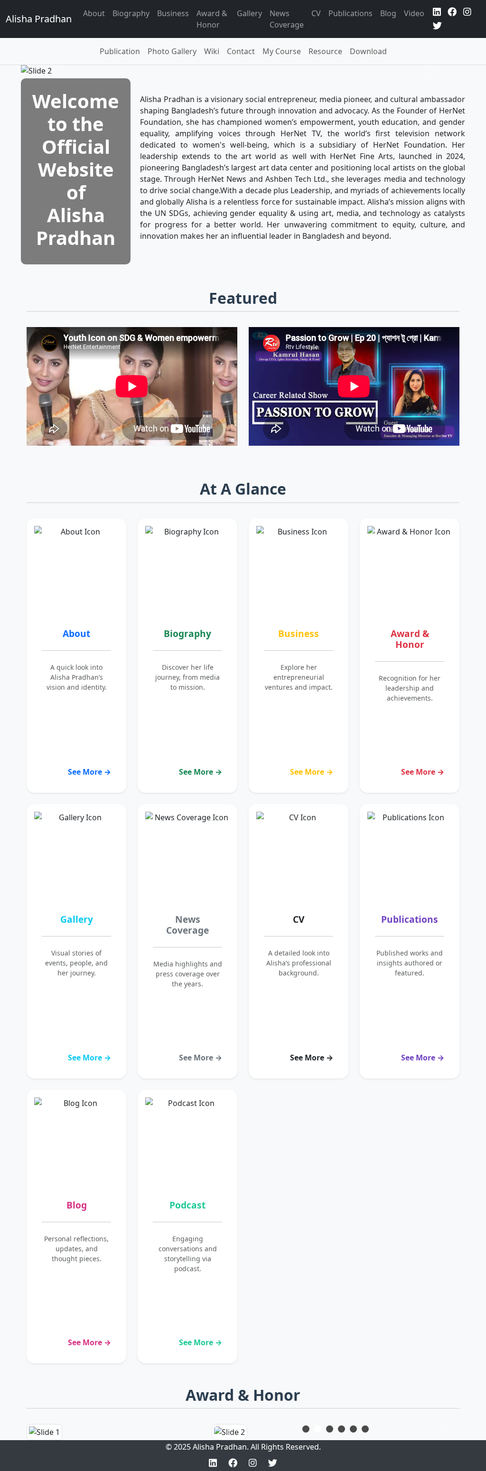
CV (316, 13)
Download (368, 51)
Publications (350, 13)
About (94, 13)
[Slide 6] (365, 1429)
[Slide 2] (317, 1429)
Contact (241, 51)
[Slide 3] (329, 1429)
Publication (120, 51)
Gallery (249, 13)
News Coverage (287, 19)
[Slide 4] (341, 1429)
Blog (388, 13)
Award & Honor (211, 19)
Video (414, 13)
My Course (281, 51)
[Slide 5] (353, 1429)
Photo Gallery (172, 51)
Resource (325, 51)
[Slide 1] (305, 1429)
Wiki (211, 51)
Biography (131, 13)
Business (173, 13)
